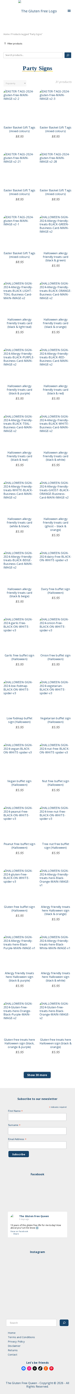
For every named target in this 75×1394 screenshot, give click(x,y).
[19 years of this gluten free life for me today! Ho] (37, 1265)
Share (16, 1233)
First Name (15, 1111)
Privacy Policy (16, 1341)
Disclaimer (14, 1346)
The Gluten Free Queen (34, 1216)
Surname (14, 1125)
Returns (13, 1350)
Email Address (17, 1139)
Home (6, 34)
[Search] (68, 55)
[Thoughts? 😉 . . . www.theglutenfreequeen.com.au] (37, 1279)
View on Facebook (19, 1231)
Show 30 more (37, 1075)
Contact (12, 1354)
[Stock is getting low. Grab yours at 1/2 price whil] (37, 1314)
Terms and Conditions (21, 1337)
